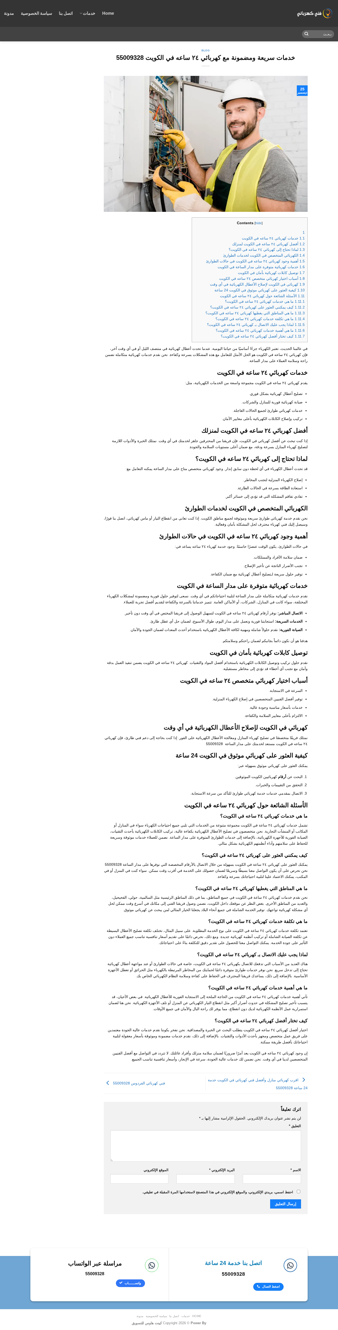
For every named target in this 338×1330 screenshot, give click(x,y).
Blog (205, 50)
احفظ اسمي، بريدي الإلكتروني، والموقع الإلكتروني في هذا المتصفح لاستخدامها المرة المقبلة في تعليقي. (217, 1192)
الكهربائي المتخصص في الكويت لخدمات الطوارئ (264, 255)
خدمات (89, 13)
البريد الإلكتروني (222, 1170)
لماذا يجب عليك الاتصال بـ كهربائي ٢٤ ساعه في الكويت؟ (256, 325)
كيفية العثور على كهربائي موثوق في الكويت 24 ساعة (259, 290)
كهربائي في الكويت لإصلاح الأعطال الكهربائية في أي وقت (257, 284)
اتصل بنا (66, 13)
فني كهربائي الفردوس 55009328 (138, 1083)
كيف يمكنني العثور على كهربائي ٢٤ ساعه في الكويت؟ (257, 307)
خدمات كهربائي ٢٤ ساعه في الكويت (273, 238)
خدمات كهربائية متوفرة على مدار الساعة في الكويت (261, 267)
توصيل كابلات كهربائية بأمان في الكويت (271, 273)
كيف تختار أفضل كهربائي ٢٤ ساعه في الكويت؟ (263, 336)
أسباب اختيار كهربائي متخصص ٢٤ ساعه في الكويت (262, 279)
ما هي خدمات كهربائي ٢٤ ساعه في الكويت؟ (265, 302)
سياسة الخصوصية (36, 13)
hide (258, 223)
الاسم (295, 1170)
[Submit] (306, 34)
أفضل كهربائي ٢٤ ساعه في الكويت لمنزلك (268, 244)
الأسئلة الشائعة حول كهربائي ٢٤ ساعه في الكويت (262, 296)
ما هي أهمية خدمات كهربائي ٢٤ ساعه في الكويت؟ (260, 330)
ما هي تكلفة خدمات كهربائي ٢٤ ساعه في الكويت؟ (260, 319)
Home (108, 13)
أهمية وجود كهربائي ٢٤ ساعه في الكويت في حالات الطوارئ (255, 261)
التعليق (295, 1126)
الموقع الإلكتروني (156, 1170)
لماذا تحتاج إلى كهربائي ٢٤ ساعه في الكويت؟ (267, 250)
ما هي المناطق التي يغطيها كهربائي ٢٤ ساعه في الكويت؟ (255, 313)
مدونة (9, 13)
